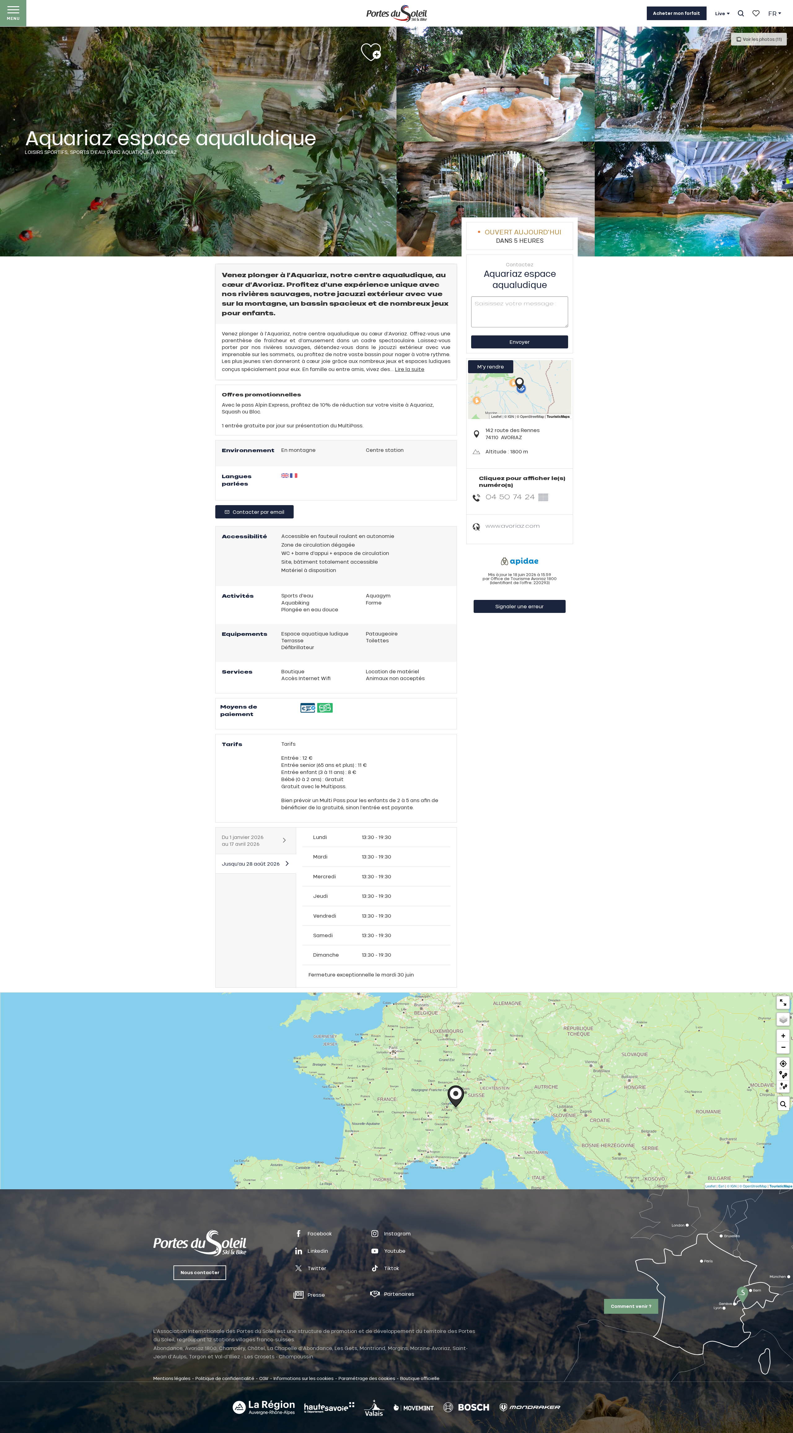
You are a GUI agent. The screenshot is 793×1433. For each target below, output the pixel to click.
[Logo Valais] (374, 1407)
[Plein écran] (783, 1002)
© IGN (732, 1185)
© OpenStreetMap (753, 1185)
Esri (721, 1185)
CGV (264, 1378)
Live (720, 13)
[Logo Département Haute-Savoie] (329, 1407)
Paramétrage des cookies (367, 1378)
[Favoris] (756, 13)
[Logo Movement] (414, 1407)
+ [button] (783, 1036)
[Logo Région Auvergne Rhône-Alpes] (264, 1407)
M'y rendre (490, 366)
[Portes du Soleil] (396, 13)
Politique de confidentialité (224, 1378)
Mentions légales (172, 1378)
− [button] (783, 1047)
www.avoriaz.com (512, 525)
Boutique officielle (420, 1378)
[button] (741, 13)
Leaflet (710, 1185)
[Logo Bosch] (466, 1407)
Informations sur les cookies (304, 1378)
